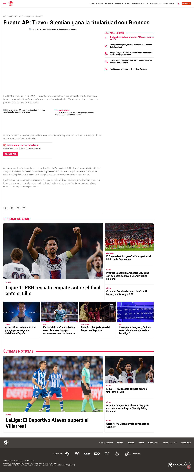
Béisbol (118, 3)
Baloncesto (137, 3)
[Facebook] (5, 208)
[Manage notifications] (189, 467)
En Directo (186, 3)
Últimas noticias (96, 3)
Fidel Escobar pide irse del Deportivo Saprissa (128, 69)
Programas (168, 3)
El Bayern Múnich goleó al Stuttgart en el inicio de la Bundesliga (128, 258)
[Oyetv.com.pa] (77, 455)
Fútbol (108, 3)
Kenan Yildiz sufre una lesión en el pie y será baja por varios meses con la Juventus (59, 330)
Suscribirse (10, 154)
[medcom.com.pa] (136, 455)
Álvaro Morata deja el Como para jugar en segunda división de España (20, 330)
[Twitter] (12, 208)
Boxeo (127, 3)
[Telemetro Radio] (127, 455)
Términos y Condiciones (12, 460)
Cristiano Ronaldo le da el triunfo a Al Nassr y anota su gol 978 (126, 293)
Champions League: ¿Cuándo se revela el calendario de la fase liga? (135, 330)
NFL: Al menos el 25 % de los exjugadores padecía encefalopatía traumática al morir (74, 114)
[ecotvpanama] (97, 455)
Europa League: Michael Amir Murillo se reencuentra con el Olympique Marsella (131, 54)
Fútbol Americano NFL (12, 16)
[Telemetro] (67, 455)
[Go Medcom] (57, 455)
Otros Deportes (153, 3)
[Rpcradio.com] (107, 455)
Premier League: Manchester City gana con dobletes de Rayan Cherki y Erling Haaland (127, 276)
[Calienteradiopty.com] (117, 455)
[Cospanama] (87, 455)
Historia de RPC (28, 460)
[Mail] (24, 208)
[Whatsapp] (18, 208)
